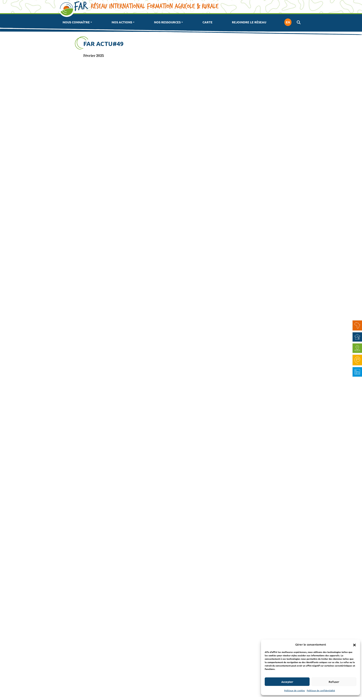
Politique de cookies (294, 690)
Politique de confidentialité (321, 690)
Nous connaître (76, 22)
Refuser (334, 682)
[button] (354, 644)
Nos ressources (167, 22)
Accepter (287, 682)
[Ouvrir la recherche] (298, 22)
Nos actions (122, 22)
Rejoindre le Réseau (249, 22)
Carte (207, 22)
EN (288, 22)
